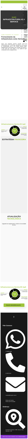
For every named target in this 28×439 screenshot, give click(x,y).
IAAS (25, 24)
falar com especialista (13, 305)
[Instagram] (25, 1)
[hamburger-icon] (25, 5)
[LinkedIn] (26, 1)
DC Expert (25, 7)
